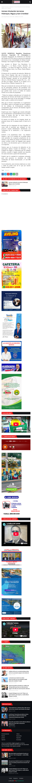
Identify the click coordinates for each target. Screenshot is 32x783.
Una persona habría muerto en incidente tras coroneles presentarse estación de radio (19, 762)
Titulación (11, 7)
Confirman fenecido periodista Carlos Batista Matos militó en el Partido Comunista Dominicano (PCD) (18, 716)
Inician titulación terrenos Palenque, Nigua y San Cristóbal (18, 183)
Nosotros (15, 778)
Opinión (3, 739)
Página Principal (5, 7)
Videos (18, 734)
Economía (18, 739)
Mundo (3, 736)
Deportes (18, 737)
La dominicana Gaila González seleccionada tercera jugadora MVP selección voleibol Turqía (18, 679)
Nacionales (19, 736)
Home (10, 778)
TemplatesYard (20, 780)
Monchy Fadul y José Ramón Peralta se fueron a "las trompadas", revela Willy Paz (18, 755)
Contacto (21, 778)
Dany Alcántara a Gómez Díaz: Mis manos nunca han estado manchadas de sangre (19, 708)
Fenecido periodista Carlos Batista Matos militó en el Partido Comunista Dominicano (19, 723)
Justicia (3, 737)
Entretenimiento (5, 734)
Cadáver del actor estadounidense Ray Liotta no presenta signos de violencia (19, 672)
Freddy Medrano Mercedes (9, 16)
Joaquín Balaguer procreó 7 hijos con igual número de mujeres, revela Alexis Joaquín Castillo (19, 694)
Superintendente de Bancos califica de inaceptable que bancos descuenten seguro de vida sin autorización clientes (19, 687)
